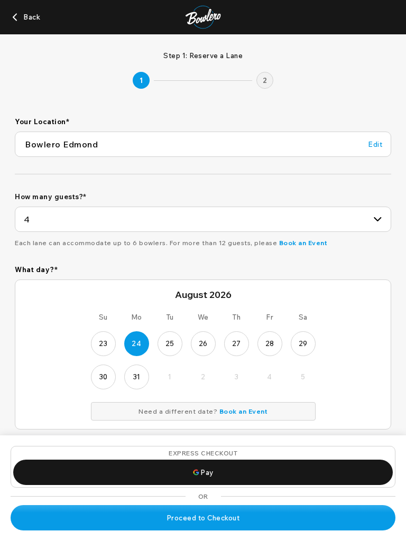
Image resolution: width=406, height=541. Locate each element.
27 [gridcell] (236, 343)
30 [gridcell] (103, 376)
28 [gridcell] (269, 343)
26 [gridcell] (203, 343)
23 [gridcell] (103, 343)
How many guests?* (51, 196)
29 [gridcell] (303, 343)
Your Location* (42, 121)
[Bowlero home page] (203, 17)
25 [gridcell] (169, 343)
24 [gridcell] (136, 343)
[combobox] (203, 219)
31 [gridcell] (137, 376)
